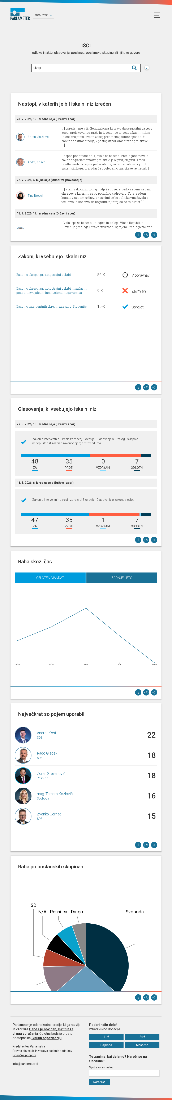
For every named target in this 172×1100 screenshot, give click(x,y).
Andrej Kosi (46, 733)
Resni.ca (42, 778)
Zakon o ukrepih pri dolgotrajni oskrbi (43, 275)
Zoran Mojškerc (38, 137)
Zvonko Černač (49, 814)
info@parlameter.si (25, 1063)
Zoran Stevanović (51, 773)
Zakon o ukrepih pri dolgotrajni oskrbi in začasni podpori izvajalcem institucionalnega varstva (51, 290)
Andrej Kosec (36, 162)
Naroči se (99, 1082)
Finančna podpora (24, 1055)
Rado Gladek (47, 753)
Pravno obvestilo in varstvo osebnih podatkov (42, 1051)
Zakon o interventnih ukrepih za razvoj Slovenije (51, 306)
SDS (40, 737)
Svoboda (43, 798)
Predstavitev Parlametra (29, 1046)
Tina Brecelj (35, 195)
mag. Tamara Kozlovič (55, 794)
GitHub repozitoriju (46, 1038)
